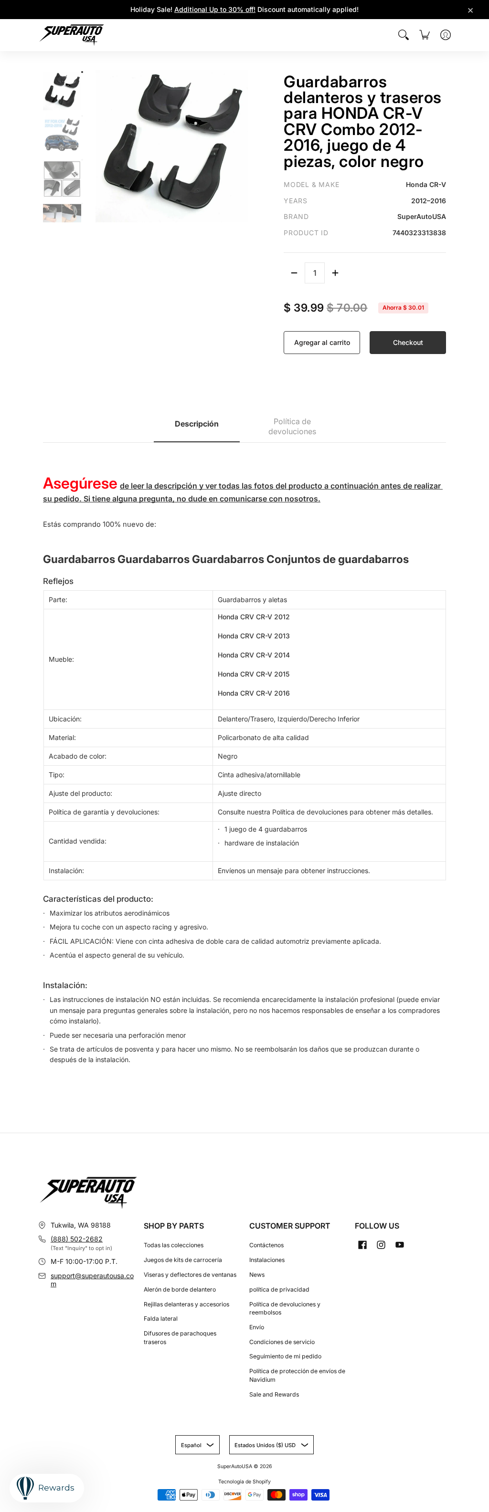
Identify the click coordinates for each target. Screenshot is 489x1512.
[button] (362, 1244)
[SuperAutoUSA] (71, 35)
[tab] (197, 427)
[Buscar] (403, 35)
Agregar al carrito (322, 342)
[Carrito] (424, 35)
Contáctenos (266, 1245)
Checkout (408, 342)
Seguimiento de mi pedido (285, 1356)
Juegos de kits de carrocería (183, 1259)
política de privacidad (279, 1289)
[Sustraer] (294, 272)
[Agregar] (335, 272)
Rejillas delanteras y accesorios (186, 1304)
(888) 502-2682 (77, 1239)
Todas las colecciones (173, 1245)
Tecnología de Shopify (244, 1482)
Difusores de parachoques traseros (180, 1337)
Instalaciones (267, 1259)
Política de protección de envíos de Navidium (297, 1375)
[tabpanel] (244, 758)
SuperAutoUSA (234, 1466)
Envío (256, 1327)
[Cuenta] (445, 35)
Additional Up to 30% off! (214, 9)
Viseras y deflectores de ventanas (190, 1274)
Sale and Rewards (274, 1394)
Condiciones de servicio (282, 1341)
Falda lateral (161, 1318)
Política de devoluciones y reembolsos (284, 1308)
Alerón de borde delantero (180, 1289)
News (257, 1274)
